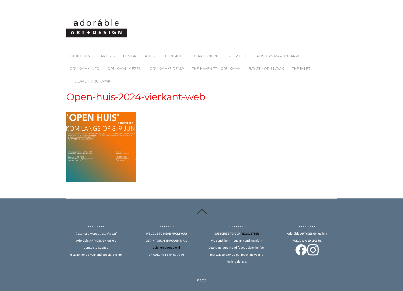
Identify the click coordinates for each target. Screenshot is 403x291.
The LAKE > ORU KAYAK (90, 81)
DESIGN (130, 56)
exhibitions (81, 56)
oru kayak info (84, 69)
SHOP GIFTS (238, 56)
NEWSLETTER (250, 233)
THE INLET (301, 69)
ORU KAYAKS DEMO (167, 69)
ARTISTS (108, 56)
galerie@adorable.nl (166, 247)
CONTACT (173, 56)
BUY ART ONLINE (204, 56)
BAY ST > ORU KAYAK (266, 69)
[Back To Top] (201, 211)
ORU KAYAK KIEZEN (125, 69)
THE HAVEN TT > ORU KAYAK (216, 69)
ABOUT (151, 56)
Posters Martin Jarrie (279, 56)
